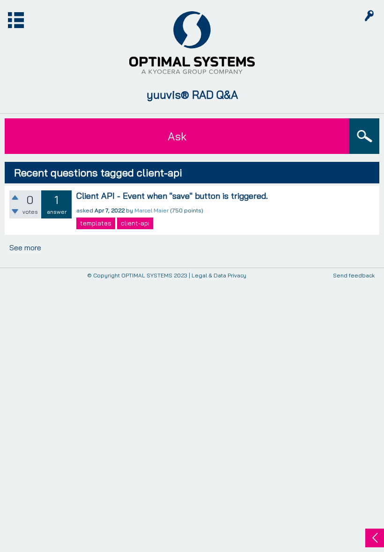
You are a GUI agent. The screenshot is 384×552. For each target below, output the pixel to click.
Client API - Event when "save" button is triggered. (172, 195)
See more (25, 247)
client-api (135, 223)
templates (95, 223)
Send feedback (354, 276)
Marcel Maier (151, 210)
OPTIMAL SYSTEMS (146, 275)
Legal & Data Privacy (219, 275)
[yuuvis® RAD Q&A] (192, 42)
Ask (177, 136)
